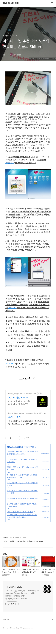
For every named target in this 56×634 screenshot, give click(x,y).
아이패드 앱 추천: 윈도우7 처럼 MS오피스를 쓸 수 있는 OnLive (22, 476)
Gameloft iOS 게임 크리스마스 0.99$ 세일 (22, 498)
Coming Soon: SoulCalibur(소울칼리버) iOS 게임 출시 (22, 460)
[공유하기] (13, 438)
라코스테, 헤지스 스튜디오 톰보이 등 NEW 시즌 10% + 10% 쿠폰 (19, 403)
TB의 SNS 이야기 (11, 3)
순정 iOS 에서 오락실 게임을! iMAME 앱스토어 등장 (22, 492)
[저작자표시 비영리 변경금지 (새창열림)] (35, 438)
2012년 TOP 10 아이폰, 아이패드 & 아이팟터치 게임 (22, 468)
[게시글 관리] (17, 438)
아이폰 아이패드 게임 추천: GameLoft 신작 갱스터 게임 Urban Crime (22, 452)
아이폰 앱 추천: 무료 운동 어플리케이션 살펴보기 (22, 484)
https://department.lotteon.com (22, 393)
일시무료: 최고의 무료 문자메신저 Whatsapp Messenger (22, 505)
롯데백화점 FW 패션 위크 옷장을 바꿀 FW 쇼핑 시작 (19, 397)
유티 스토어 (14, 417)
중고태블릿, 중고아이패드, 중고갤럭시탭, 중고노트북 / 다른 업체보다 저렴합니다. (27, 422)
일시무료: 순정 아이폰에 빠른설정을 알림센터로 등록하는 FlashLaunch (22, 516)
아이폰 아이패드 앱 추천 (15, 447)
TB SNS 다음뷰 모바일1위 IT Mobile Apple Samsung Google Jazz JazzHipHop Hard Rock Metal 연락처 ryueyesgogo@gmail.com (22, 594)
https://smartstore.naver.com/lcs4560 (25, 413)
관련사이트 (6, 620)
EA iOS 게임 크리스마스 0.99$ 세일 (20, 512)
